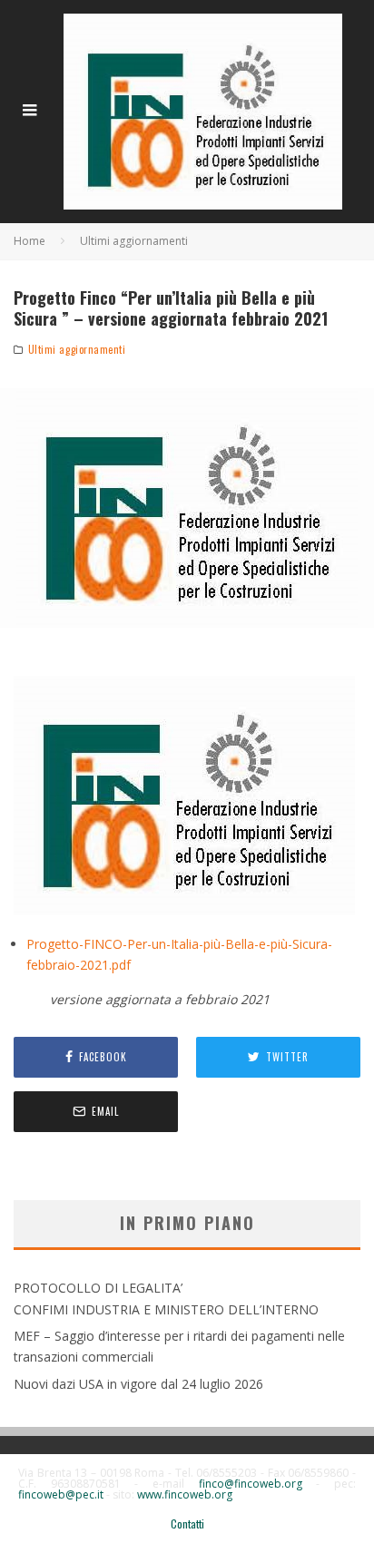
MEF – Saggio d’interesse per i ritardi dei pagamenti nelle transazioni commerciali (179, 1346)
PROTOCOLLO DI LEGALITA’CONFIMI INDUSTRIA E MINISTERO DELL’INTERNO (166, 1298)
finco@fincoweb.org (250, 1483)
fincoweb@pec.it (60, 1494)
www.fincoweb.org (184, 1494)
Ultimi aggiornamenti (77, 349)
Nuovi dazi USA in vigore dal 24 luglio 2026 (138, 1383)
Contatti (187, 1524)
